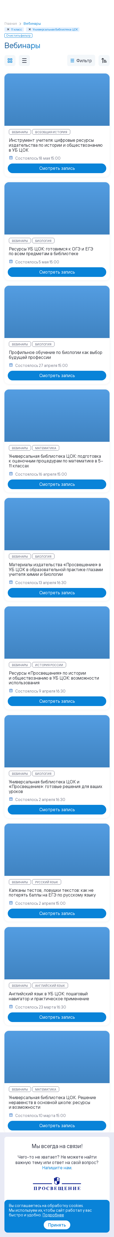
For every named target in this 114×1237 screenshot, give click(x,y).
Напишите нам (56, 1167)
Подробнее (53, 1215)
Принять (57, 1225)
